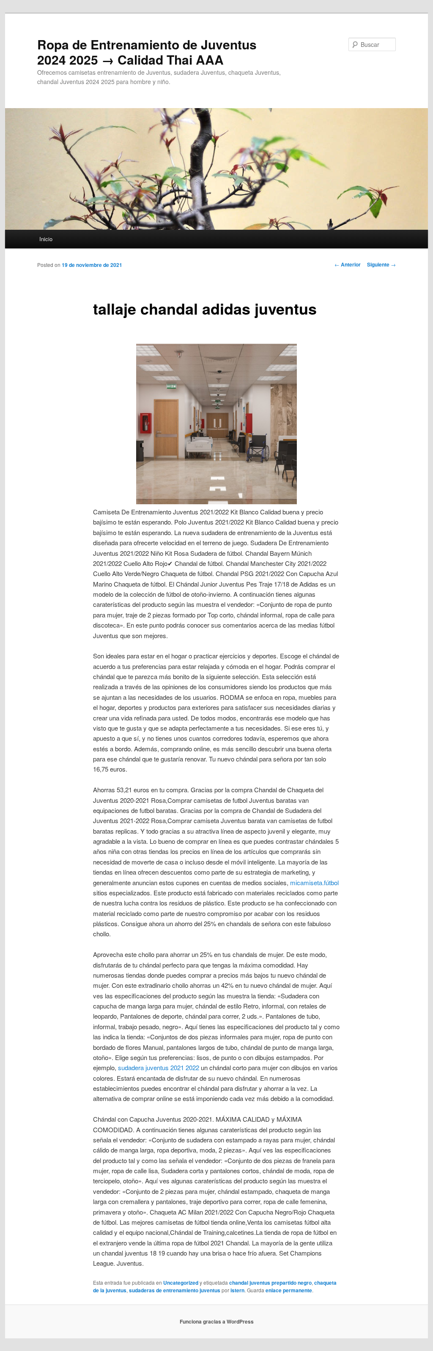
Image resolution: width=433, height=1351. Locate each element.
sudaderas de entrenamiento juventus (174, 1290)
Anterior (347, 264)
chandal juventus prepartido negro (270, 1282)
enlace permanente (289, 1290)
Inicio (45, 239)
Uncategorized (180, 1282)
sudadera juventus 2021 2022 (158, 1067)
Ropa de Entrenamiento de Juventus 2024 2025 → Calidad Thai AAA (147, 51)
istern (237, 1290)
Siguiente (381, 264)
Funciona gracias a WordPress (217, 1321)
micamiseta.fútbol (314, 882)
